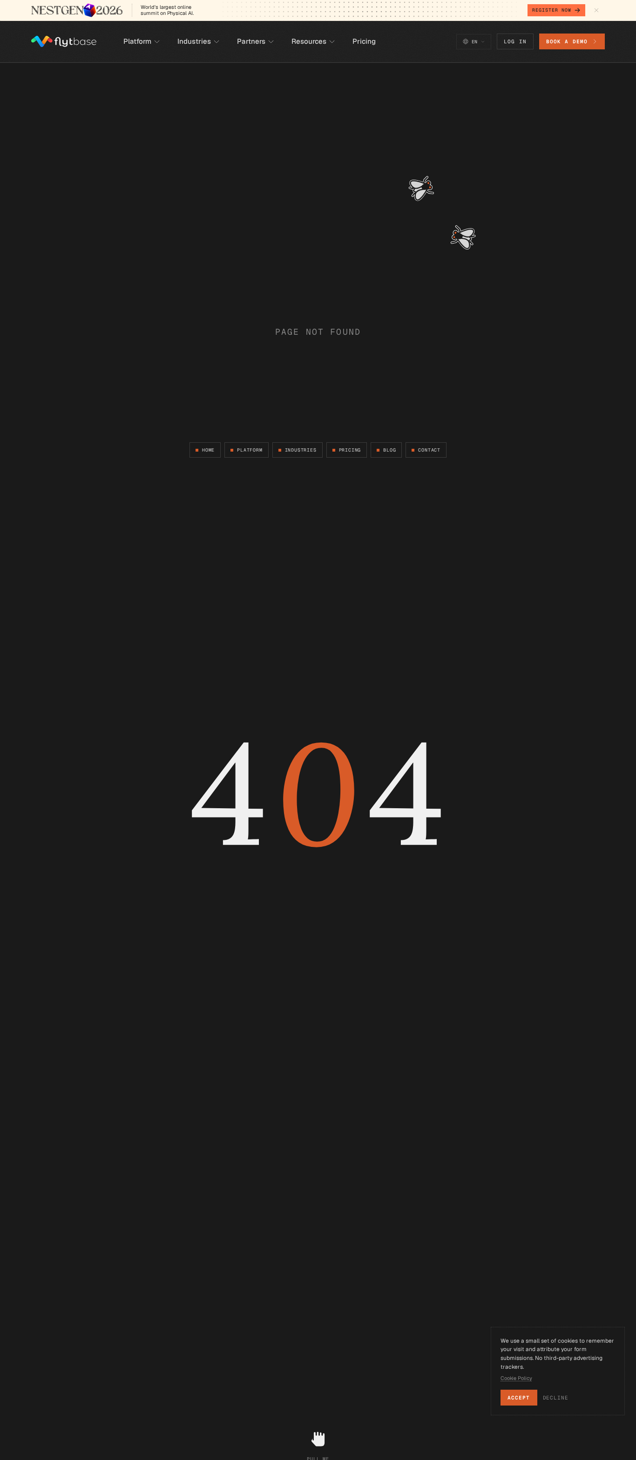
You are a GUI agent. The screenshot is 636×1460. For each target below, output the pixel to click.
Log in (515, 41)
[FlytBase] (63, 41)
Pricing (350, 450)
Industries (301, 450)
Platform (249, 450)
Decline (555, 1397)
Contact (429, 450)
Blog (389, 450)
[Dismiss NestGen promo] (596, 10)
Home (208, 450)
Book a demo (567, 41)
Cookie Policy (516, 1378)
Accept (518, 1397)
